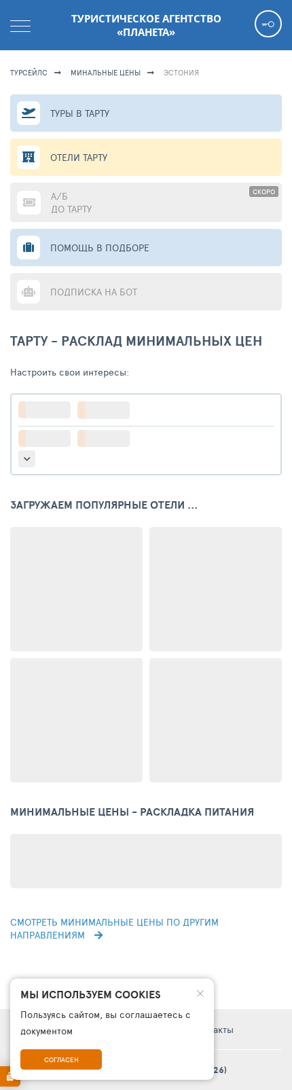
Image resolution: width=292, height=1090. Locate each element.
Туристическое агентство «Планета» (146, 25)
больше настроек (26, 458)
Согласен (61, 1059)
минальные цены (106, 72)
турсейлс (29, 72)
